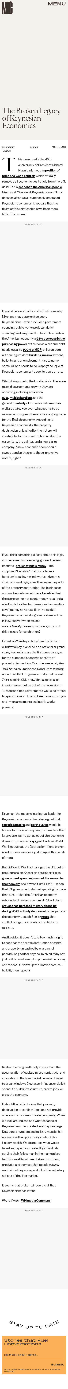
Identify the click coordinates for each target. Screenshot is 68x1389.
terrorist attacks (13, 824)
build (19, 1089)
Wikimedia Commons (36, 1200)
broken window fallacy (31, 565)
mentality (19, 403)
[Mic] (7, 7)
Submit (57, 1364)
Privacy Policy (9, 1371)
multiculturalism (21, 397)
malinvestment (52, 355)
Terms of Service (50, 1369)
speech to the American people (40, 186)
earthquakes (39, 824)
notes (45, 916)
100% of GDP (32, 349)
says (33, 841)
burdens (35, 355)
